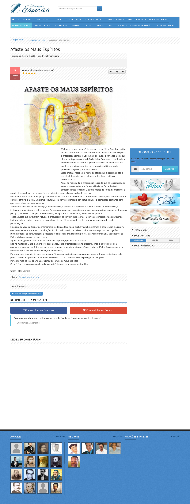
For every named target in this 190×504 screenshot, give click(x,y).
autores (61, 437)
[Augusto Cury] (16, 461)
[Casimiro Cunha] (43, 474)
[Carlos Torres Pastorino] (29, 474)
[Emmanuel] (29, 488)
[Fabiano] (43, 488)
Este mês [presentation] (155, 240)
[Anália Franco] (43, 448)
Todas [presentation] (171, 240)
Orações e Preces (136, 436)
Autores (16, 436)
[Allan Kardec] (29, 448)
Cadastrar (170, 169)
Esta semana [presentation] (138, 240)
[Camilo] (16, 474)
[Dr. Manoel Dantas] (16, 488)
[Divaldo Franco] (87, 448)
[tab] (138, 240)
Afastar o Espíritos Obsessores (27, 294)
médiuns (118, 437)
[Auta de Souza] (29, 461)
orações (176, 437)
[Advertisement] (35, 168)
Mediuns (73, 436)
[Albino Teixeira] (16, 448)
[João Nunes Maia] (115, 448)
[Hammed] (56, 488)
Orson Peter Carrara (50, 56)
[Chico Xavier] (74, 448)
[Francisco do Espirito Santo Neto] (101, 448)
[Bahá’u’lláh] (43, 461)
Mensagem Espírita (18, 502)
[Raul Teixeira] (74, 461)
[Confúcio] (56, 474)
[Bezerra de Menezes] (56, 461)
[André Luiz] (56, 448)
